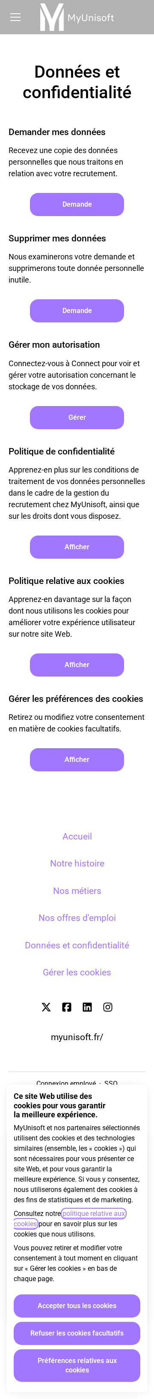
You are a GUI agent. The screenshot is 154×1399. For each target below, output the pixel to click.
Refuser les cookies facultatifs (77, 1333)
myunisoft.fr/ (77, 1037)
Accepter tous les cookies (77, 1306)
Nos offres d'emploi (77, 918)
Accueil (77, 836)
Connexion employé (66, 1084)
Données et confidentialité (77, 945)
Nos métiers (77, 891)
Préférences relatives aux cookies (77, 1365)
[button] (77, 759)
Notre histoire (77, 863)
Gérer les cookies (77, 972)
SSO (111, 1084)
